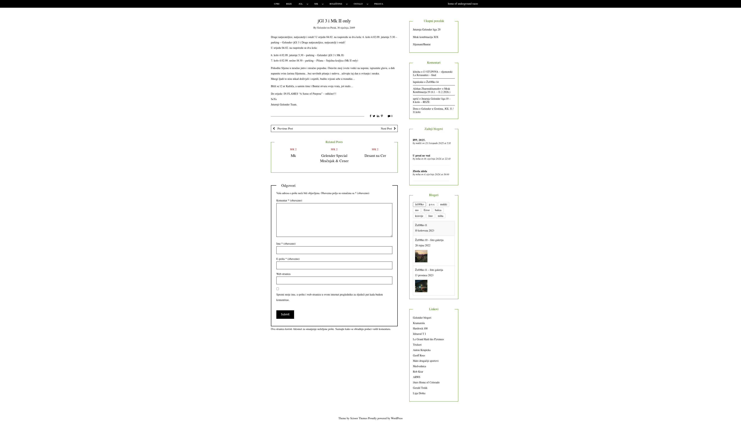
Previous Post (285, 128)
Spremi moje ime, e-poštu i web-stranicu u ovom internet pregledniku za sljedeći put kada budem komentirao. (329, 297)
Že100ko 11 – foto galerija (429, 255)
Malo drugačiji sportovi (426, 361)
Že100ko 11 (421, 285)
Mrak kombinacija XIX (425, 37)
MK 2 (293, 149)
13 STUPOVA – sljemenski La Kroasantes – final (433, 73)
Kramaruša (419, 323)
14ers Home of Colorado (426, 382)
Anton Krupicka (422, 350)
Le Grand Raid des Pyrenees (428, 339)
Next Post (386, 128)
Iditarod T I (419, 334)
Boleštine (336, 3)
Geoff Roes (419, 355)
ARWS (416, 377)
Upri (276, 3)
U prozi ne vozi (421, 155)
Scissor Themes (358, 418)
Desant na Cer (375, 155)
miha (418, 158)
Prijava (378, 3)
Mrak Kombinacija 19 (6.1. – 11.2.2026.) (431, 90)
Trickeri (417, 344)
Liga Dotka (419, 393)
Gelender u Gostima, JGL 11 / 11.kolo (433, 110)
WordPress (397, 418)
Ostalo (358, 3)
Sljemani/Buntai (422, 44)
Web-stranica (283, 274)
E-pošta (288, 259)
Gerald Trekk (420, 388)
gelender (322, 27)
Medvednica (419, 366)
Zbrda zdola (420, 171)
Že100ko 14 (432, 82)
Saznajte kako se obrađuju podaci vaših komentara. (363, 329)
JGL (301, 3)
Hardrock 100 (420, 328)
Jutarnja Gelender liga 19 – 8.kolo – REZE (432, 100)
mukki (419, 143)
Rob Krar (418, 371)
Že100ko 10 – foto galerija (429, 225)
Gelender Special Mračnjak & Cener (334, 158)
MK (316, 3)
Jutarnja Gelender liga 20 (426, 29)
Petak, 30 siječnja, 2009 (342, 27)
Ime (286, 243)
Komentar (289, 200)
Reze (289, 3)
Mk (293, 155)
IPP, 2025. (419, 140)
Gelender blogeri (422, 317)
